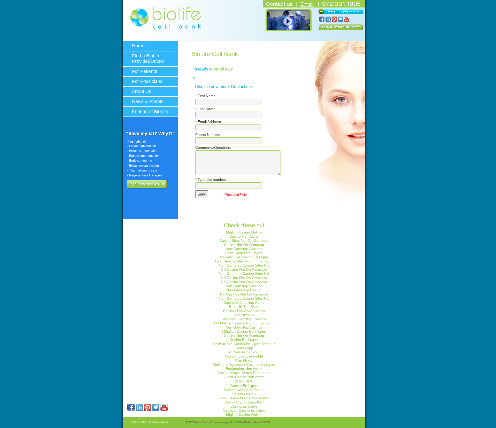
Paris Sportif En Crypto (243, 253)
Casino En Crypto (244, 340)
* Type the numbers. (211, 179)
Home (138, 45)
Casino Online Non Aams (243, 302)
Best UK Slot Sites (244, 307)
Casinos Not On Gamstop (244, 311)
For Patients (144, 71)
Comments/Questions (213, 147)
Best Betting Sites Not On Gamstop (244, 261)
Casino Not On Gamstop (244, 245)
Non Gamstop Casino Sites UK (244, 265)
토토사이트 (244, 381)
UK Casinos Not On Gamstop (244, 294)
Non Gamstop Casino (243, 290)
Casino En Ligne (243, 386)
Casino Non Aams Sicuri (244, 390)
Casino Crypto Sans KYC (243, 402)
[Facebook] (131, 409)
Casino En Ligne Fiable (244, 356)
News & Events (148, 101)
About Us (141, 91)
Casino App (244, 348)
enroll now (223, 69)
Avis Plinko (244, 360)
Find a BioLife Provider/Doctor (148, 58)
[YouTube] (164, 409)
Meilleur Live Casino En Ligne (244, 257)
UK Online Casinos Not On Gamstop (244, 323)
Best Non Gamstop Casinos (244, 319)
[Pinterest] (147, 409)
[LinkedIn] (139, 409)
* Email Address (208, 122)
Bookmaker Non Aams (244, 369)
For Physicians (147, 81)
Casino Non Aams (244, 236)
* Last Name (205, 109)
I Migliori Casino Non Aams (244, 331)
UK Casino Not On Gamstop (244, 269)
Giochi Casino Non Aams (244, 377)
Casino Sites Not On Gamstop (243, 240)
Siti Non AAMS (244, 394)
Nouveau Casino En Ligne (244, 410)
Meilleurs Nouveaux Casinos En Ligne (244, 364)
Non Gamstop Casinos (244, 249)
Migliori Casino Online (244, 232)
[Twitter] (155, 409)
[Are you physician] (340, 11)
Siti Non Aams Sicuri (244, 352)
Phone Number (207, 135)
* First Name (205, 96)
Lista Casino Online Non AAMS (244, 398)
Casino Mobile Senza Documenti (243, 373)
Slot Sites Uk (244, 315)
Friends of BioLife (150, 111)
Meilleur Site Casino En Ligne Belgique (244, 344)
